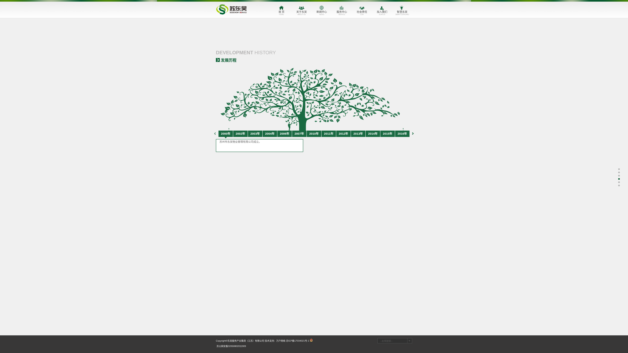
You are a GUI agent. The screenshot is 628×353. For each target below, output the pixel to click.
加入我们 (382, 12)
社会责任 (362, 12)
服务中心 (342, 12)
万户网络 (280, 340)
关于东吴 (301, 12)
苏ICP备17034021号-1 (297, 340)
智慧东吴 (402, 12)
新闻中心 (321, 12)
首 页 (281, 12)
